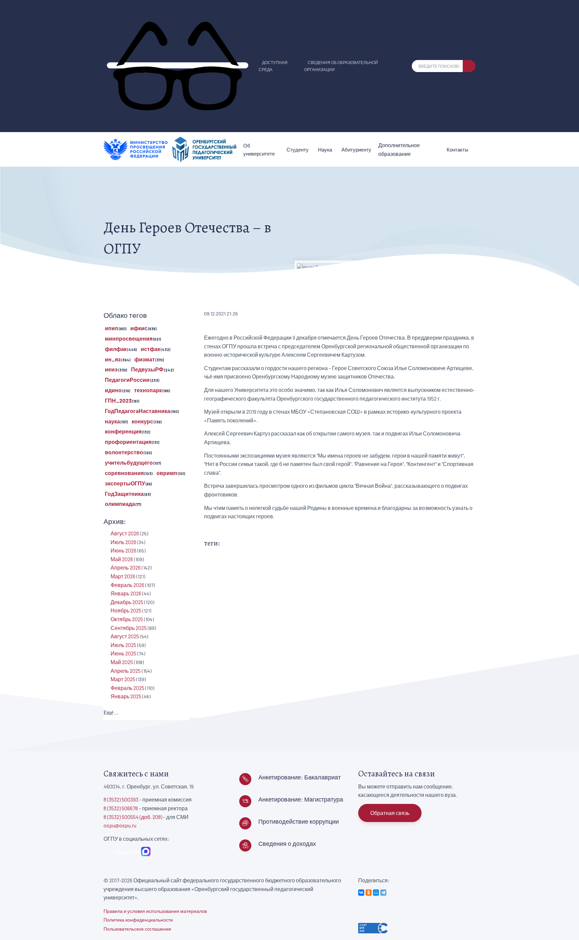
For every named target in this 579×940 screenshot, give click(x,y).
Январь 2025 (126, 696)
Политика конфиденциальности (138, 920)
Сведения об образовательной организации (341, 66)
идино (113, 390)
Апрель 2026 (126, 567)
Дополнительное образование (399, 149)
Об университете (259, 149)
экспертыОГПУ (125, 483)
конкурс (142, 421)
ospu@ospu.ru (120, 825)
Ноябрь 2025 (126, 610)
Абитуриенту (356, 149)
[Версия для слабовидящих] (177, 65)
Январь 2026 (126, 593)
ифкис (138, 328)
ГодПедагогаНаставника (137, 411)
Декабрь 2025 (127, 602)
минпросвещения (128, 338)
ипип (111, 328)
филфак (116, 349)
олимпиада (120, 504)
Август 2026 (125, 533)
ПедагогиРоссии (127, 379)
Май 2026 (122, 559)
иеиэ (111, 369)
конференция (123, 431)
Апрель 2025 (126, 670)
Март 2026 (123, 576)
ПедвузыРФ (147, 369)
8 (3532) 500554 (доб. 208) (133, 817)
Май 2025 (122, 662)
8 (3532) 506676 (121, 808)
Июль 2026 (123, 542)
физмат (144, 359)
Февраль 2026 (127, 585)
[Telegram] (383, 892)
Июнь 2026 (123, 550)
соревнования (124, 473)
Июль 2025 (123, 645)
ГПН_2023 (118, 400)
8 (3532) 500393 (121, 799)
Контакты (457, 149)
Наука (325, 149)
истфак (150, 349)
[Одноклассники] (369, 892)
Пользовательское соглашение (137, 929)
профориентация (128, 441)
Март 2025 (123, 679)
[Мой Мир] (376, 892)
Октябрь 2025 (127, 619)
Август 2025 (125, 636)
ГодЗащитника (124, 493)
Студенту (297, 149)
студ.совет (126, 851)
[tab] (146, 713)
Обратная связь (389, 813)
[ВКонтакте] (361, 892)
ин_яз (113, 359)
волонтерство (124, 452)
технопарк (148, 390)
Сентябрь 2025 (129, 628)
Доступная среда (273, 66)
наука (112, 421)
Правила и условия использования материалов (155, 911)
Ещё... (111, 712)
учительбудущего (129, 462)
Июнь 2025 (123, 653)
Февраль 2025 (127, 688)
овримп (166, 473)
